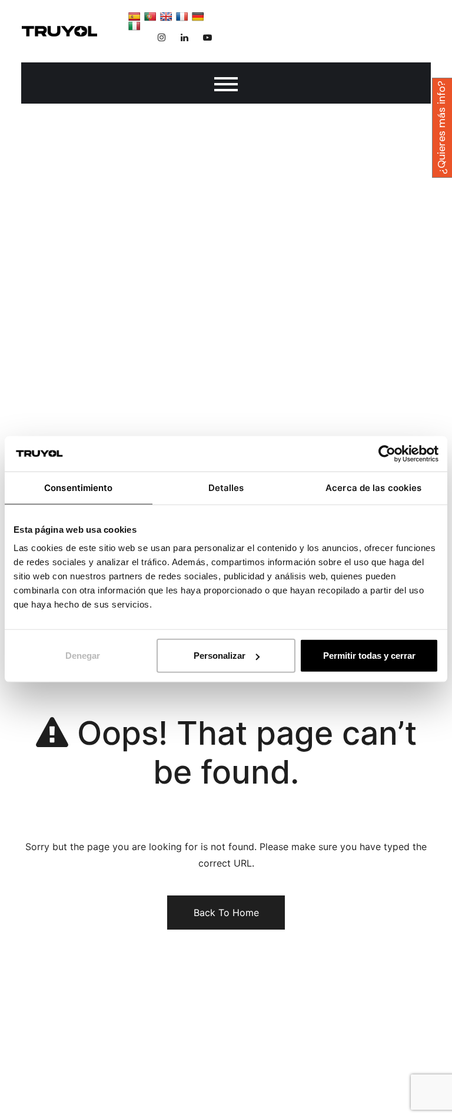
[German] (198, 16)
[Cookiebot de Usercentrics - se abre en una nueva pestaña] (386, 453)
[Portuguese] (150, 16)
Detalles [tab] (226, 487)
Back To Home (226, 912)
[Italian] (134, 26)
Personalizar (219, 656)
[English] (166, 16)
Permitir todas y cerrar (369, 656)
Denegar (82, 656)
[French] (182, 16)
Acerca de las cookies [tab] (373, 487)
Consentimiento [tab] (78, 487)
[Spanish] (134, 16)
